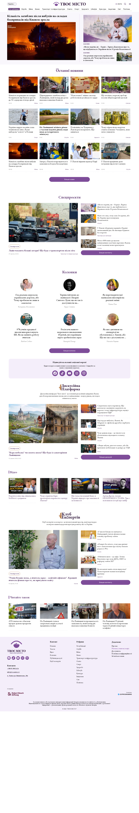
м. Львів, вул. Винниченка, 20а (17, 676)
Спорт (76, 9)
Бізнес (37, 9)
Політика (126, 9)
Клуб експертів (55, 661)
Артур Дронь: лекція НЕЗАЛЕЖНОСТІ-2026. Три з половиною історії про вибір (116, 498)
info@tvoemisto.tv (13, 672)
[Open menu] (130, 4)
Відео (13, 472)
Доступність (116, 651)
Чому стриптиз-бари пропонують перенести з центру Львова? (53, 498)
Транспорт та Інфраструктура (53, 9)
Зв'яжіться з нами (118, 656)
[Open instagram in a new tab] (77, 373)
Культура (102, 9)
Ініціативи (112, 9)
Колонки (69, 272)
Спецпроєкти (70, 197)
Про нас (115, 646)
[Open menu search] (125, 4)
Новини (53, 646)
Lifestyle (94, 9)
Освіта (69, 9)
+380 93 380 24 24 (13, 668)
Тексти (52, 649)
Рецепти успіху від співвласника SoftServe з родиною (22, 497)
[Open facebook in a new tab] (55, 373)
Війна (31, 9)
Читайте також (20, 597)
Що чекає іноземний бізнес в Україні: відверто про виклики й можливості (85, 498)
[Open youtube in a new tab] (69, 373)
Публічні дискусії (56, 658)
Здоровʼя (85, 9)
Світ (119, 9)
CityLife (24, 9)
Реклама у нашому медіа (120, 648)
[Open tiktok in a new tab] (62, 373)
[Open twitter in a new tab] (84, 373)
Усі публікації (14, 9)
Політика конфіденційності (122, 653)
